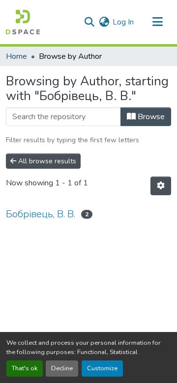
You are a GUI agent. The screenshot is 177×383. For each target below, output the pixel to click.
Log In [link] (123, 22)
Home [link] (16, 56)
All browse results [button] (46, 161)
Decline (62, 368)
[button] (23, 22)
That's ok (24, 368)
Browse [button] (150, 116)
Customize (102, 368)
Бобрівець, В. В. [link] (40, 214)
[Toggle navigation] (157, 22)
